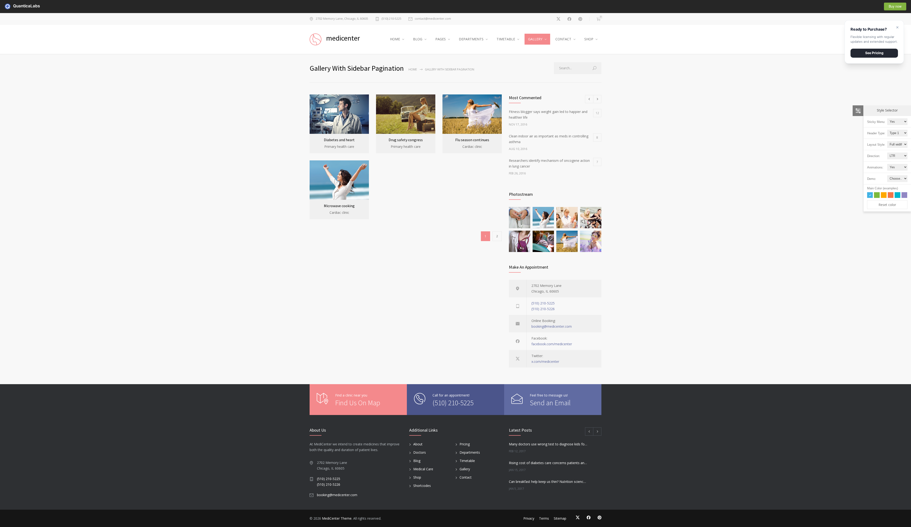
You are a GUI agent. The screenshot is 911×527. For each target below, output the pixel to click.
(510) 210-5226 (543, 309)
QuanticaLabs (16, 6)
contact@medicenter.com (433, 19)
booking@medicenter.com (551, 326)
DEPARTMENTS (471, 39)
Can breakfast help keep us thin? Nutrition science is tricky (548, 481)
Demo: (871, 178)
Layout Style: (876, 144)
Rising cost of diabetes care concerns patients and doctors (548, 463)
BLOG (417, 39)
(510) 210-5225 (391, 19)
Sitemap (560, 518)
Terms (544, 518)
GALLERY (535, 39)
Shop (417, 477)
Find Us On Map (357, 402)
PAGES (440, 39)
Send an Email (550, 402)
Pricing (465, 444)
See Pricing (874, 53)
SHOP (588, 39)
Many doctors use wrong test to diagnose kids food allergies (548, 444)
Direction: (873, 156)
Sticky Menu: (876, 121)
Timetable (467, 460)
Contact (466, 477)
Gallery (465, 469)
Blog (416, 460)
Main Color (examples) (882, 188)
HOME (395, 39)
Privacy (528, 518)
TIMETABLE (506, 39)
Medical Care (423, 469)
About (418, 444)
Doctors (419, 452)
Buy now (895, 6)
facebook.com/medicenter (551, 344)
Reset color (887, 204)
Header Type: (876, 133)
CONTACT (563, 39)
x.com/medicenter (545, 361)
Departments (470, 452)
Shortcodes (422, 485)
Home (413, 69)
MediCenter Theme (337, 518)
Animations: (875, 167)
